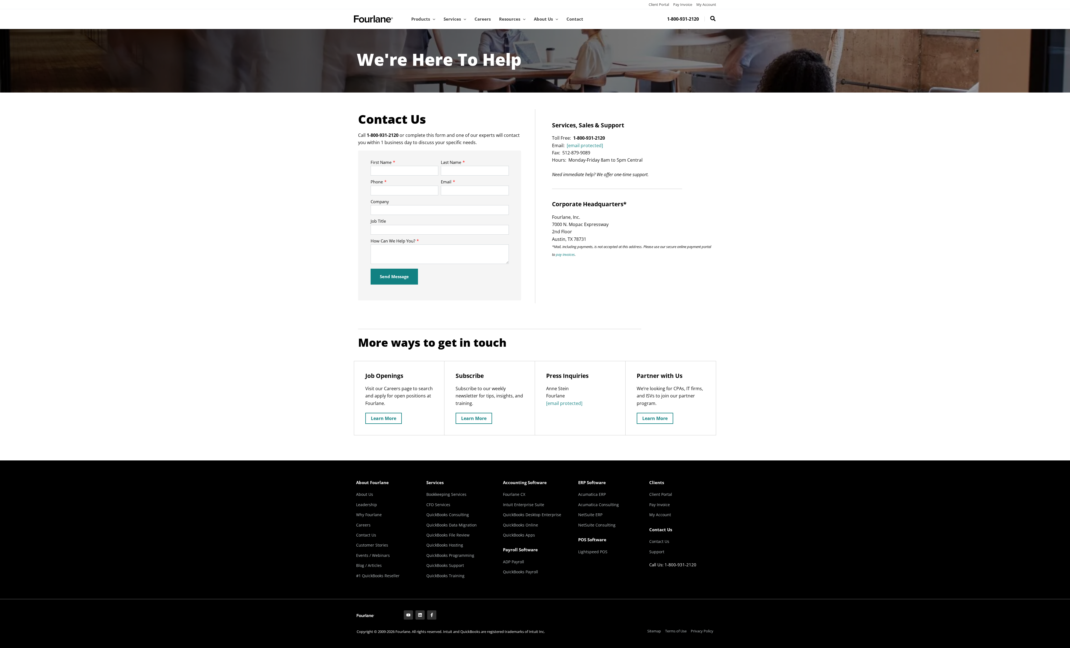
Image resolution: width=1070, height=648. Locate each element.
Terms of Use (676, 631)
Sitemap (654, 631)
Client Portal (659, 4)
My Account (706, 4)
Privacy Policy (702, 631)
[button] (432, 19)
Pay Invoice (682, 4)
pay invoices (565, 254)
